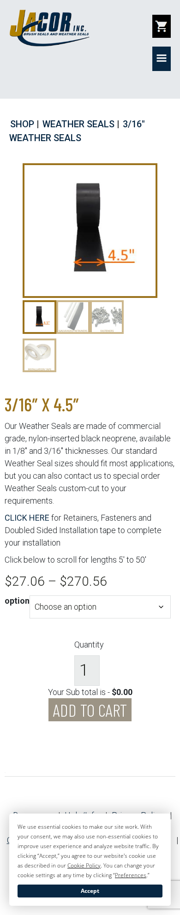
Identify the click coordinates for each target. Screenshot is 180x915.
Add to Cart (90, 709)
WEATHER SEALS (78, 124)
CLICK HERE (27, 518)
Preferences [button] (130, 875)
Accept (90, 891)
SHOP (22, 124)
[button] (161, 59)
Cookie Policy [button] (84, 865)
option (17, 601)
